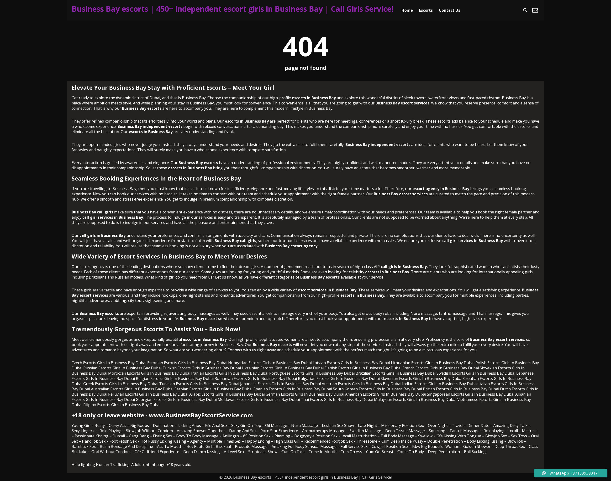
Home (407, 10)
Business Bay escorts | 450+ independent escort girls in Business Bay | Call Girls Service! (233, 9)
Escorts (426, 10)
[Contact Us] (535, 10)
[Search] (525, 10)
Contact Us (449, 10)
